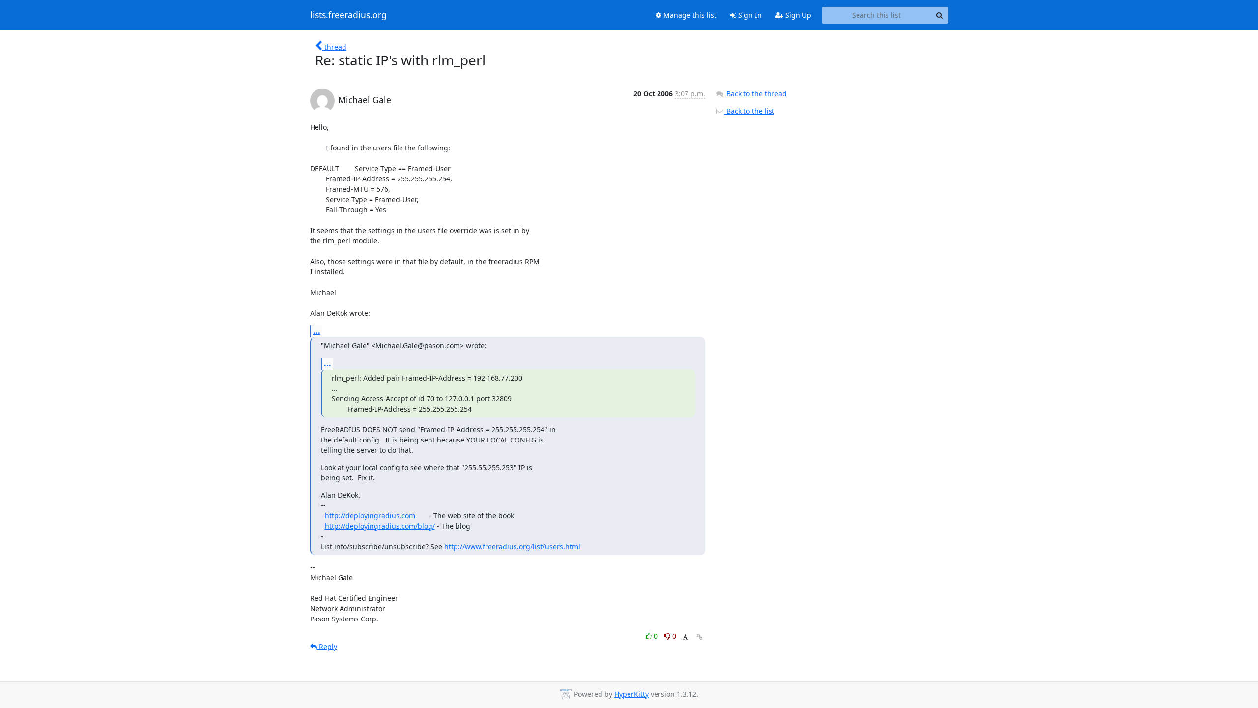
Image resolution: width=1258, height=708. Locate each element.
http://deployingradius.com (370, 515)
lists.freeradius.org (348, 15)
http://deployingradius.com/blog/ (380, 526)
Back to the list (749, 111)
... (316, 330)
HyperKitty (631, 694)
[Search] (939, 15)
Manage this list (688, 15)
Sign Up (797, 15)
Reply (327, 646)
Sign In (749, 15)
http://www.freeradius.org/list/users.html (512, 546)
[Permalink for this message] (699, 637)
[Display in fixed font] (685, 637)
